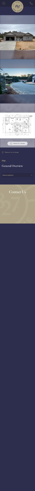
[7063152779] (31, 3)
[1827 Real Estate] (17, 6)
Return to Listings (12, 152)
